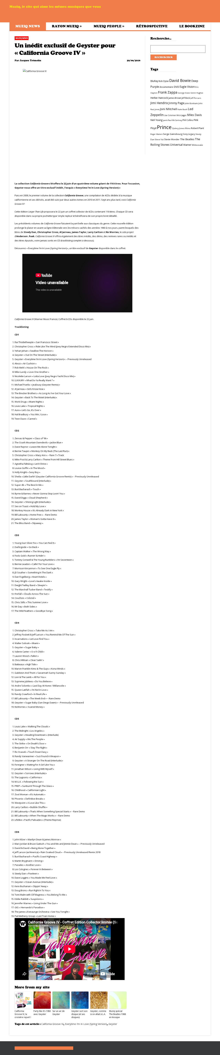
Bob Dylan (164, 81)
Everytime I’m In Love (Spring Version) (86, 1024)
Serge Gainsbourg (172, 134)
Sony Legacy (189, 134)
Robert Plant (197, 128)
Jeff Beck (186, 98)
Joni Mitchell (168, 109)
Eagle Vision (187, 87)
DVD (176, 86)
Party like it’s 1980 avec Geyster (42, 1013)
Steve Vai (159, 139)
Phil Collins (188, 120)
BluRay (154, 81)
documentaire (166, 86)
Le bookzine (192, 26)
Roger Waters (156, 134)
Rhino (187, 128)
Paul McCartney (175, 120)
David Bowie (180, 80)
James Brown (174, 98)
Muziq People (109, 26)
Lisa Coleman (170, 115)
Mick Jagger (182, 115)
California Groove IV (52, 1024)
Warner (187, 144)
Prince (164, 127)
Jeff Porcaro (195, 98)
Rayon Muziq (67, 26)
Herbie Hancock (159, 97)
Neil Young (156, 120)
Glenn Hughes (196, 93)
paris (165, 120)
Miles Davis (194, 115)
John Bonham (191, 103)
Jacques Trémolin (30, 60)
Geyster (112, 1024)
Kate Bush (182, 109)
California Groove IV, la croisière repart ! (23, 1014)
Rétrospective (152, 26)
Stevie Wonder (171, 139)
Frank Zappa (167, 92)
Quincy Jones (178, 128)
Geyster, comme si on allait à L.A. (98, 1013)
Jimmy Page (176, 103)
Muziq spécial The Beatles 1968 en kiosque (117, 1014)
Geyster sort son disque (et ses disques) (79, 1014)
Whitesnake (197, 145)
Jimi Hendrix (159, 103)
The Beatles (187, 139)
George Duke (184, 93)
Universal (176, 145)
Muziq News (27, 26)
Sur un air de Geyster (58, 1013)
